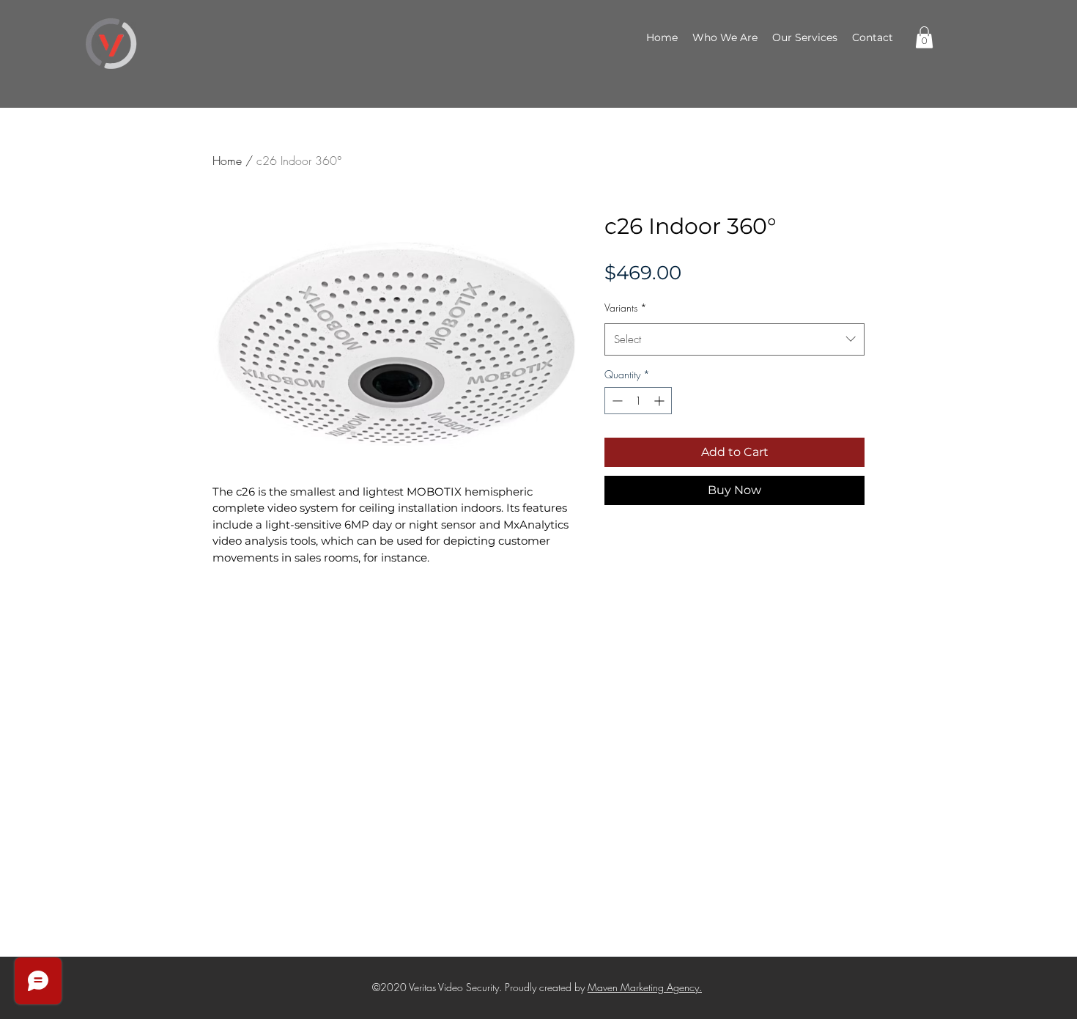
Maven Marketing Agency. (645, 987)
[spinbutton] (638, 400)
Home (227, 160)
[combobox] (734, 339)
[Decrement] (616, 400)
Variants (625, 307)
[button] (924, 37)
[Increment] (660, 400)
